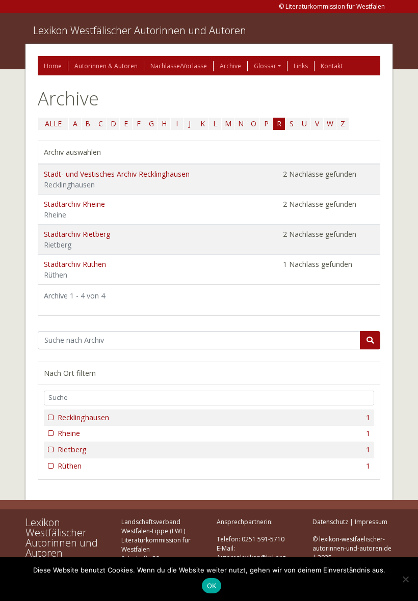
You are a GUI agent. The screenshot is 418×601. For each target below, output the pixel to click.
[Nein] (405, 579)
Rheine (214, 433)
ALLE (53, 123)
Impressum (371, 521)
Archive (230, 66)
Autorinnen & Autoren (106, 66)
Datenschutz (330, 521)
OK (212, 586)
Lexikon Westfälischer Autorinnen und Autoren (139, 30)
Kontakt (332, 66)
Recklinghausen (214, 417)
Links (301, 66)
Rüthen (214, 466)
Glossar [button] (265, 66)
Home (53, 66)
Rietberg (214, 449)
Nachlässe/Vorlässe (178, 66)
